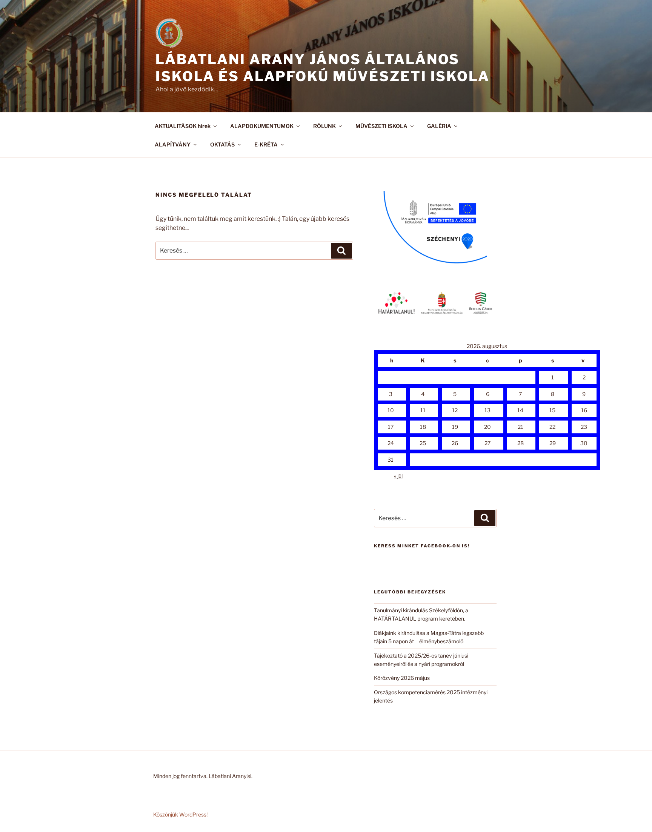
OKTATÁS (222, 144)
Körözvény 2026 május (402, 678)
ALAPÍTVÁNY (173, 144)
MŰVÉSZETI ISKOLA (381, 126)
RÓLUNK (324, 126)
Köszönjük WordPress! (180, 814)
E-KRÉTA (266, 144)
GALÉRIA (439, 126)
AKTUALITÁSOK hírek (183, 126)
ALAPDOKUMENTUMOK (262, 126)
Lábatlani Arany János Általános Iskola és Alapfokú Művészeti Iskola (322, 68)
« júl (398, 476)
